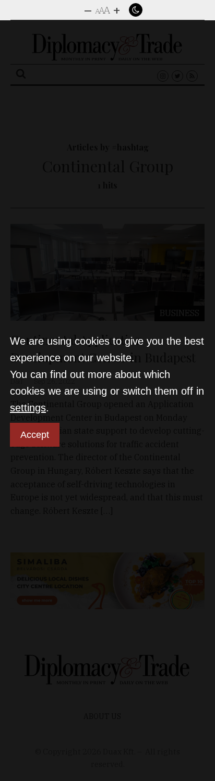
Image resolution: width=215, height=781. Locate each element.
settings (28, 407)
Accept (34, 435)
